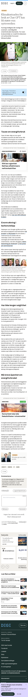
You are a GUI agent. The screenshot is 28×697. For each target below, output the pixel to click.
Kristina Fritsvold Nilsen (8, 634)
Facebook (4, 648)
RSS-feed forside (6, 645)
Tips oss (23, 625)
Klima (17, 467)
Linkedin (3, 651)
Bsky (2, 654)
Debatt (4, 467)
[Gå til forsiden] (4, 3)
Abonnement (5, 678)
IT (14, 467)
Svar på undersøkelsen (7, 694)
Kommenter (14, 71)
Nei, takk (19, 694)
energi (10, 467)
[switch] (24, 92)
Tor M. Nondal (5, 640)
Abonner (19, 3)
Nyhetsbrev (4, 657)
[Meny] (25, 3)
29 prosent (12, 233)
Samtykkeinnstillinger (7, 660)
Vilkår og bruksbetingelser (9, 663)
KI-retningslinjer (6, 666)
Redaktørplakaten (14, 673)
